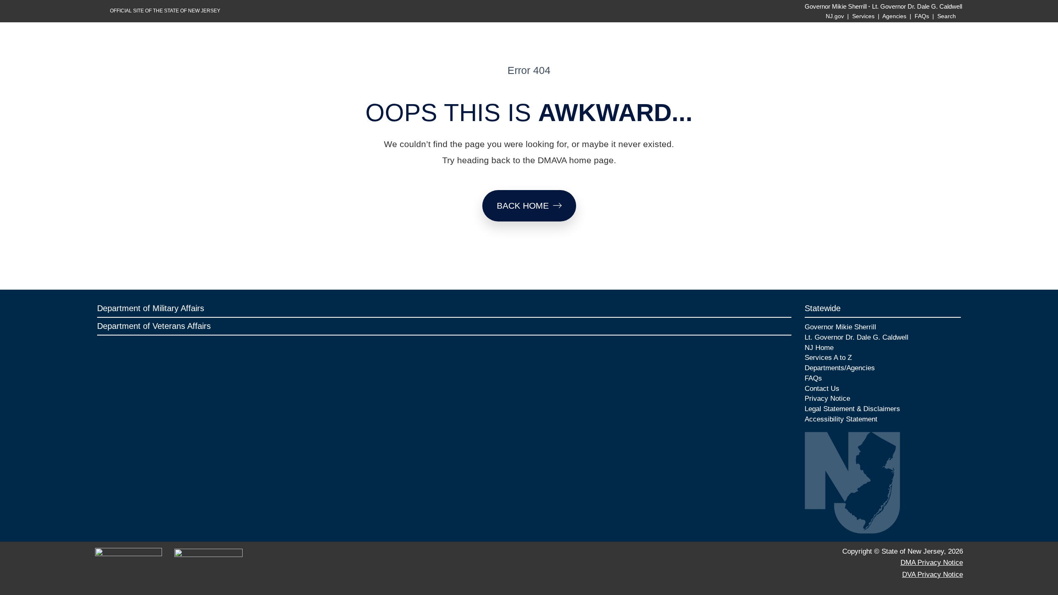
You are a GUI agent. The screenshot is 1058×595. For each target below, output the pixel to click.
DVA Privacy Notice (932, 574)
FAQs (922, 16)
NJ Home (819, 347)
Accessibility (824, 419)
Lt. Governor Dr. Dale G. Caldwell (917, 6)
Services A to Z (828, 357)
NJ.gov (835, 16)
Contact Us (822, 388)
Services (863, 16)
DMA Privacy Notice (932, 562)
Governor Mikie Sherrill (836, 6)
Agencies (894, 16)
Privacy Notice (827, 398)
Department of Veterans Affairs (154, 326)
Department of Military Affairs (150, 308)
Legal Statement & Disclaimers (852, 408)
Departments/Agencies (840, 367)
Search (947, 16)
